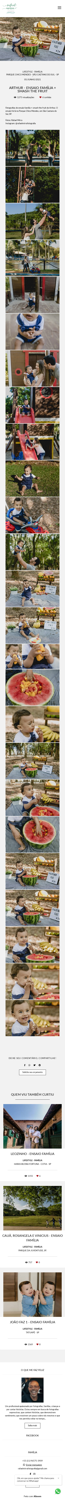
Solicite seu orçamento (32, 1072)
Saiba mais (32, 1426)
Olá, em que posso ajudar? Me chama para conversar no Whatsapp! (35, 1479)
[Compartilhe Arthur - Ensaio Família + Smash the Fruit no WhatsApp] (29, 1065)
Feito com (32, 1496)
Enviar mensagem (34, 1465)
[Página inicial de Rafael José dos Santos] (10, 8)
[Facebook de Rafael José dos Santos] (30, 1474)
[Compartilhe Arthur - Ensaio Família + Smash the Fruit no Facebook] (24, 1065)
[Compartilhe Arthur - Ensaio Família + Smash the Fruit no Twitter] (34, 1065)
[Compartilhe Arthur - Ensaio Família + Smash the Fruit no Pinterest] (40, 1065)
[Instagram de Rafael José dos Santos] (34, 1474)
